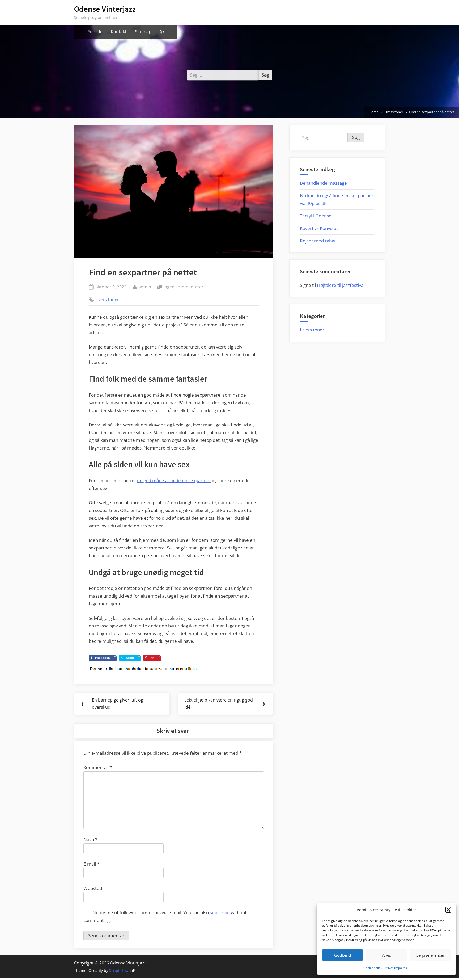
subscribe (220, 912)
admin (144, 287)
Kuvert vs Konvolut (319, 228)
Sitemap (143, 32)
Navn (90, 839)
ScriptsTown (120, 970)
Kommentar (97, 767)
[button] (448, 909)
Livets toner (107, 300)
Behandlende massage (323, 183)
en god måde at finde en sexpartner (174, 480)
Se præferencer (430, 955)
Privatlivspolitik (396, 968)
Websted (92, 888)
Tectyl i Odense (316, 216)
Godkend (342, 955)
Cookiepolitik (372, 968)
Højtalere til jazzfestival (340, 285)
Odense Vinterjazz (105, 9)
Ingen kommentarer (183, 287)
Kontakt (118, 32)
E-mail (91, 864)
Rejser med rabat (318, 241)
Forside (95, 32)
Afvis (386, 955)
